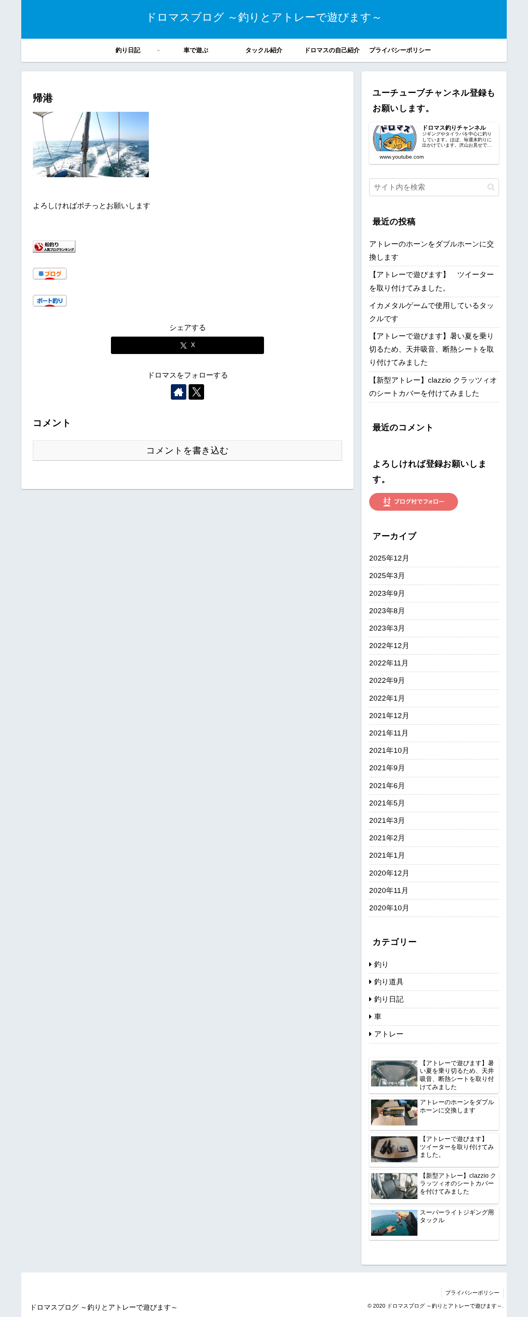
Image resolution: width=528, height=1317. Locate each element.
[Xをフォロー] (196, 392)
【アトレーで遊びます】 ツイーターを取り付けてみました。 (431, 281)
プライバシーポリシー (472, 1293)
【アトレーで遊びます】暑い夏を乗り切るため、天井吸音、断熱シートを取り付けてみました (431, 349)
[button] (491, 187)
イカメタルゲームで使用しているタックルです (431, 312)
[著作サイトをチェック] (178, 392)
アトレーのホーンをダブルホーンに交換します (431, 250)
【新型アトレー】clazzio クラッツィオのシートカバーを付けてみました (433, 386)
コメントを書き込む (187, 450)
